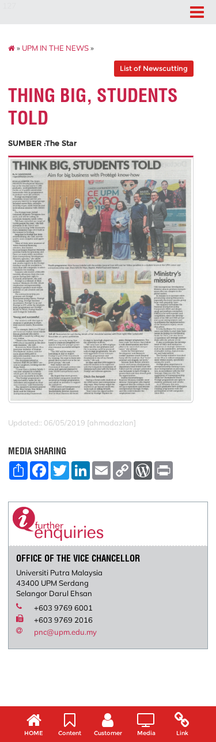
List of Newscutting (154, 68)
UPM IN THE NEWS (55, 47)
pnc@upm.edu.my (65, 631)
